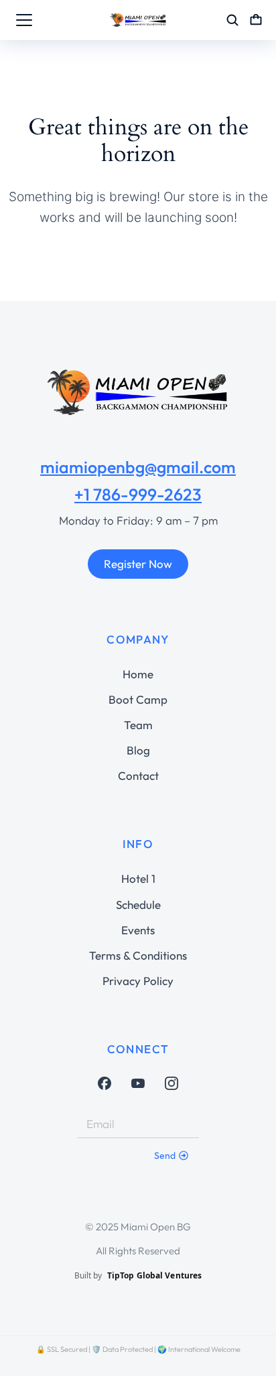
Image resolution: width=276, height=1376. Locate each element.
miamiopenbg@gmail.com (138, 467)
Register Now (138, 564)
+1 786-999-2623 (138, 494)
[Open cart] (256, 20)
